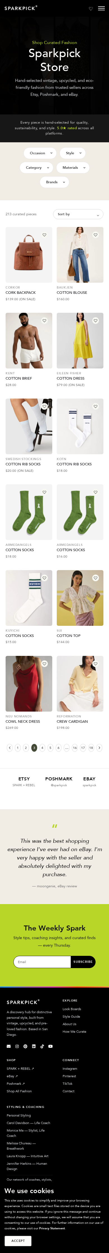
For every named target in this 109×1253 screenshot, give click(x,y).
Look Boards (72, 1009)
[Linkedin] (34, 1046)
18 (91, 748)
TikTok (67, 1083)
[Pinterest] (25, 1046)
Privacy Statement (52, 1228)
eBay (12, 1076)
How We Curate (74, 1031)
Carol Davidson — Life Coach (28, 1123)
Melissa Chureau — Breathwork (21, 1146)
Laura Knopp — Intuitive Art (27, 1156)
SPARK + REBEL (20, 1068)
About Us (69, 1024)
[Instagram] (17, 1046)
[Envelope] (9, 1046)
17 (83, 748)
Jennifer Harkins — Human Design (27, 1166)
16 (75, 748)
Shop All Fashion (19, 1091)
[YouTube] (51, 1046)
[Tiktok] (42, 1046)
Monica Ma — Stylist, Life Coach (26, 1133)
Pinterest (69, 1076)
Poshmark (16, 1083)
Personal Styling (19, 1115)
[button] (44, 234)
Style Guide (71, 1016)
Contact (68, 1091)
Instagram (70, 1068)
